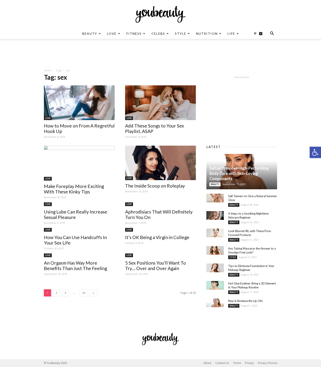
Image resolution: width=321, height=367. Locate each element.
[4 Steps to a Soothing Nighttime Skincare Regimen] (215, 215)
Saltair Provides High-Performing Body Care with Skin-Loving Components (239, 173)
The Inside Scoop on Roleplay (155, 185)
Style (180, 33)
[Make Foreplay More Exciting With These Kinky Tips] (79, 163)
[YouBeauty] (160, 14)
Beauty (89, 33)
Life (231, 33)
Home (48, 70)
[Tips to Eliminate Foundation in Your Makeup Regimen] (215, 268)
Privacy (249, 363)
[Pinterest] (255, 33)
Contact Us (222, 363)
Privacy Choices (267, 363)
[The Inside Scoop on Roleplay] (160, 163)
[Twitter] (262, 33)
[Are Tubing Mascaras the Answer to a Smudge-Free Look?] (215, 250)
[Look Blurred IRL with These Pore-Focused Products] (215, 233)
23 (83, 293)
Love (112, 33)
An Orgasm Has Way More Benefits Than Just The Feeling (75, 265)
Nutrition (207, 33)
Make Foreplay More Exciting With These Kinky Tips (74, 188)
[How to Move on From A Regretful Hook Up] (79, 102)
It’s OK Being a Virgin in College (157, 237)
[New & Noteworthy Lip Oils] (215, 302)
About (207, 363)
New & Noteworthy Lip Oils (245, 301)
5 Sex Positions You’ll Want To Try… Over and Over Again (155, 265)
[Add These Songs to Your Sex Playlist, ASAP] (160, 102)
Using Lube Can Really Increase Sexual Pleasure (75, 214)
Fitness (134, 33)
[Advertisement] (160, 54)
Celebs (158, 33)
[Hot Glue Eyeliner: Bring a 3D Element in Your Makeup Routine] (215, 285)
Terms (237, 363)
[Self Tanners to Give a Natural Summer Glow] (215, 198)
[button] (315, 152)
